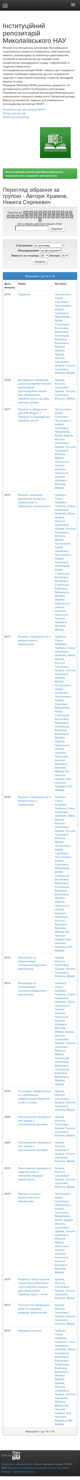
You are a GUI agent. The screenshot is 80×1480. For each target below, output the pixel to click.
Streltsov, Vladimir (60, 348)
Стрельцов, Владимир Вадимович (62, 339)
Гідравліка (24, 294)
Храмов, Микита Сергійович (61, 357)
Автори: (54, 255)
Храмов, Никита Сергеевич (65, 367)
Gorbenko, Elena (65, 513)
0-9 (25, 212)
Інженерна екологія (30, 1330)
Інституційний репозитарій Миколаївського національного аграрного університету (34, 173)
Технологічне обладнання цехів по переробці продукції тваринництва (33, 1308)
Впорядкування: (28, 250)
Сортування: (24, 245)
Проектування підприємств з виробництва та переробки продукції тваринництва (34, 1173)
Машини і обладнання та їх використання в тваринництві (34, 640)
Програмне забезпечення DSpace (21, 1464)
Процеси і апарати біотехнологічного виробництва (29, 1197)
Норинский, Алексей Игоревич (62, 476)
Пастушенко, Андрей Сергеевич (63, 309)
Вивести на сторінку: (25, 255)
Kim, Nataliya (64, 788)
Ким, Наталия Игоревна (63, 782)
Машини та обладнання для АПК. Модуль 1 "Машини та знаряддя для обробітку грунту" (34, 414)
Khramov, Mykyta (65, 373)
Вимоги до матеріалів (16, 117)
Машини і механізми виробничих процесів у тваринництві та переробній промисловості (34, 500)
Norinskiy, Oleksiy (60, 1029)
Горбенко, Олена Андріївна (61, 498)
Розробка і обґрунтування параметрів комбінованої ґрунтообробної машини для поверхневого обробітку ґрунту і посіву (33, 1286)
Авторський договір (14, 113)
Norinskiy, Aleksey (60, 486)
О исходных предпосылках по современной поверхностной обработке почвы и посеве (34, 1096)
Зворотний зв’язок (23, 1471)
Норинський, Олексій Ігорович (62, 465)
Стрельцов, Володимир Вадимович (62, 327)
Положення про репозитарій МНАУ (24, 109)
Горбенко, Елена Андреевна (65, 507)
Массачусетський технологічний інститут (32, 1468)
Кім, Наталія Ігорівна (62, 775)
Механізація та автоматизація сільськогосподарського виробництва (32, 962)
